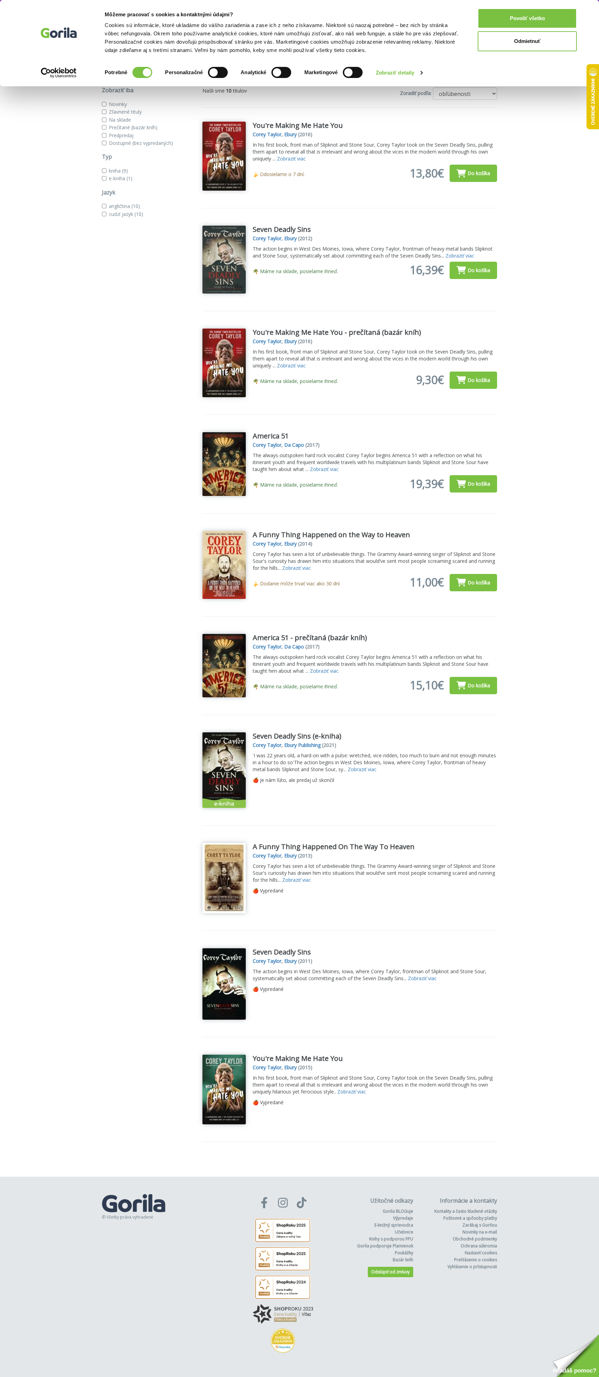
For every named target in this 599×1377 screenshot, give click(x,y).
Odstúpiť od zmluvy (390, 1272)
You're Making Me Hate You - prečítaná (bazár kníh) (337, 332)
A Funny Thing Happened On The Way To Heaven (334, 846)
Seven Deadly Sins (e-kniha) (297, 736)
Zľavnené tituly (125, 111)
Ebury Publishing (302, 745)
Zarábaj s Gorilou (479, 1225)
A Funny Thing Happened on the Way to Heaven (331, 534)
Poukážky (404, 1253)
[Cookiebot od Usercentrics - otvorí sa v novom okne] (58, 73)
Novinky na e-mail (479, 1232)
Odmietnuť (527, 41)
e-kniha (120, 178)
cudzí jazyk (126, 214)
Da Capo (294, 445)
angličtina (124, 206)
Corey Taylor (267, 134)
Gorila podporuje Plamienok (385, 1246)
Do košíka (479, 173)
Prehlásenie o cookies (475, 1260)
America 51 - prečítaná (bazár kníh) (310, 637)
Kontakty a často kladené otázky (465, 1211)
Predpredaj (121, 135)
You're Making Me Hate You (298, 125)
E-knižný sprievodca (393, 1225)
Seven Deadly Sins (282, 229)
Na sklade (120, 119)
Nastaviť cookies (481, 1253)
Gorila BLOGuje (398, 1211)
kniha (118, 170)
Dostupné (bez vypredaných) (141, 143)
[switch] (218, 72)
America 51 (271, 436)
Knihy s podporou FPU (391, 1239)
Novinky (118, 104)
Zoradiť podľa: (416, 93)
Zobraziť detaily (395, 73)
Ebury (290, 134)
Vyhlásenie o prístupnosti (472, 1267)
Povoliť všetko (527, 18)
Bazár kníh (403, 1260)
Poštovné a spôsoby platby (470, 1218)
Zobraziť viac (291, 158)
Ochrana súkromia (479, 1246)
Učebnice (404, 1232)
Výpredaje (403, 1218)
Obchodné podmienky (475, 1239)
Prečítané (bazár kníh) (133, 127)
